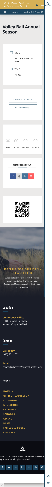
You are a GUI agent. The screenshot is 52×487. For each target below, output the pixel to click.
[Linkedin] (25, 176)
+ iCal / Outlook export (23, 107)
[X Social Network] (19, 176)
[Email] (31, 176)
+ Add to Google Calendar (23, 99)
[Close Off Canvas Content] (2, 485)
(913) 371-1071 (11, 354)
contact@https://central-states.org (22, 367)
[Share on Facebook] (13, 176)
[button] (42, 4)
